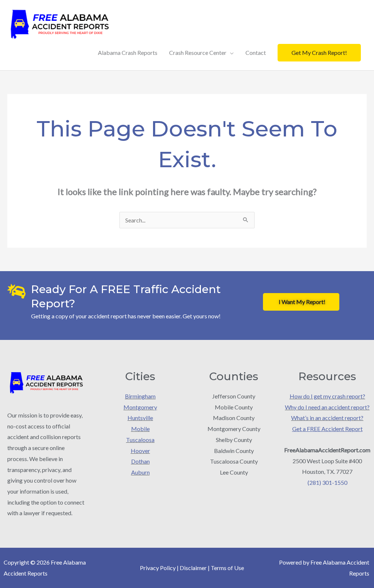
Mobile (140, 428)
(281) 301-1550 (327, 482)
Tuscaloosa (140, 439)
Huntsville (140, 417)
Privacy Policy (158, 567)
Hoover (140, 450)
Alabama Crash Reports (127, 52)
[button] (319, 52)
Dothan (140, 461)
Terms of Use (227, 567)
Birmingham (140, 396)
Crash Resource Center (197, 52)
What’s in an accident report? (327, 417)
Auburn (140, 472)
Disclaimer (193, 567)
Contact (255, 52)
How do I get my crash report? (327, 396)
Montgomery (140, 407)
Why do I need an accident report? (327, 407)
